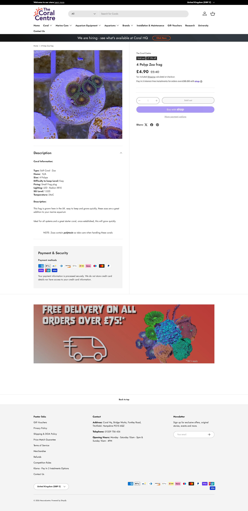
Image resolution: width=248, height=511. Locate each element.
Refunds (37, 457)
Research (190, 25)
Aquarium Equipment (86, 25)
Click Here (161, 38)
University (203, 25)
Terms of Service (41, 445)
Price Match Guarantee (45, 439)
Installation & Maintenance (150, 25)
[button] (213, 13)
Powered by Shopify (59, 500)
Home (37, 25)
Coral (46, 25)
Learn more (59, 2)
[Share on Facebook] (152, 125)
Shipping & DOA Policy (45, 434)
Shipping (151, 76)
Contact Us (39, 31)
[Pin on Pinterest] (157, 125)
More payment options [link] (175, 116)
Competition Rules (42, 462)
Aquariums (110, 25)
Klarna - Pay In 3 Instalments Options (51, 468)
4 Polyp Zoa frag (47, 46)
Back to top (124, 399)
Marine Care (62, 25)
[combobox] (128, 13)
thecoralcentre (45, 500)
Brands (126, 25)
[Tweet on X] (146, 125)
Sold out (188, 100)
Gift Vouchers (175, 25)
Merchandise (40, 451)
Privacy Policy (40, 428)
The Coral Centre (143, 53)
